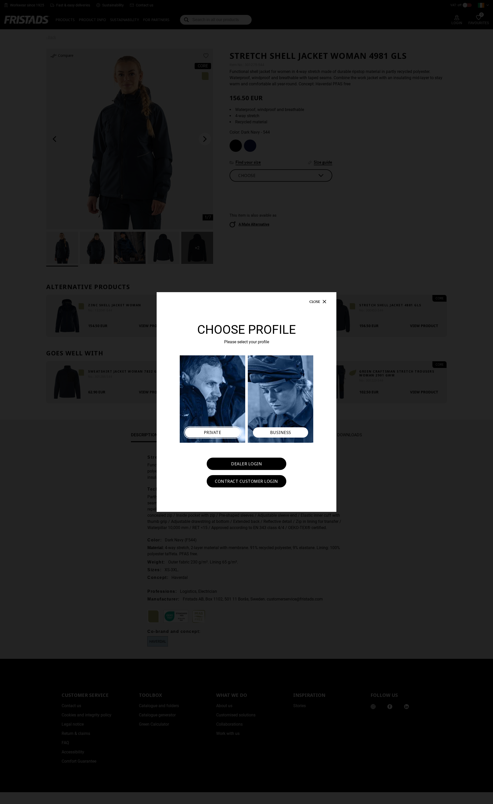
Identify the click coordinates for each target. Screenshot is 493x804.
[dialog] (246, 402)
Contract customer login (246, 481)
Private (212, 432)
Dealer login (246, 464)
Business (280, 432)
